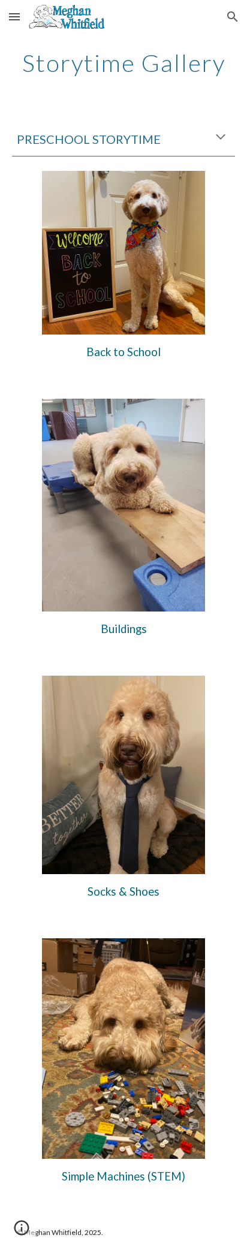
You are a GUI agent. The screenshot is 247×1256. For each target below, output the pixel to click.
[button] (14, 16)
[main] (123, 63)
